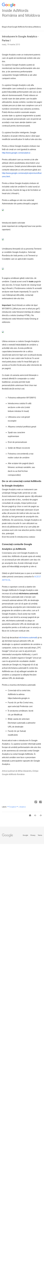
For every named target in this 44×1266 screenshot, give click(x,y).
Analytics (22, 807)
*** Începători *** (13, 807)
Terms (40, 835)
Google (25, 835)
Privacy (33, 835)
